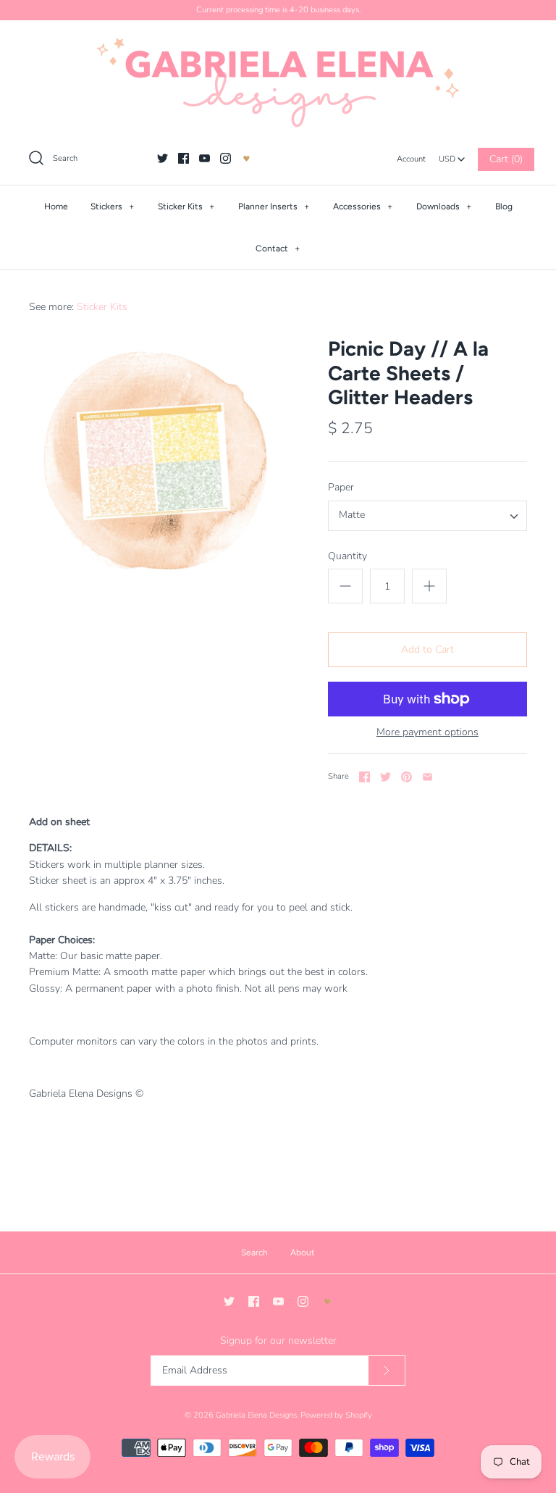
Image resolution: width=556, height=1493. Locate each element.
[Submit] (386, 1371)
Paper (341, 487)
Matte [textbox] (352, 515)
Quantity (347, 556)
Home (56, 206)
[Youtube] (204, 158)
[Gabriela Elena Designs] (278, 82)
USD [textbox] (452, 155)
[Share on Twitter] (385, 776)
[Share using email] (427, 776)
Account (411, 159)
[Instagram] (225, 158)
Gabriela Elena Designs (256, 1415)
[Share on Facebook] (364, 776)
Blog (504, 206)
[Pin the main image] (406, 776)
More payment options (427, 733)
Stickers (112, 206)
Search (254, 1252)
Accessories (363, 206)
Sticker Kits (186, 206)
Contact (278, 248)
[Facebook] (183, 158)
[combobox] (451, 155)
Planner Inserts (274, 206)
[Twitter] (162, 158)
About (302, 1252)
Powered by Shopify (336, 1415)
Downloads (444, 206)
